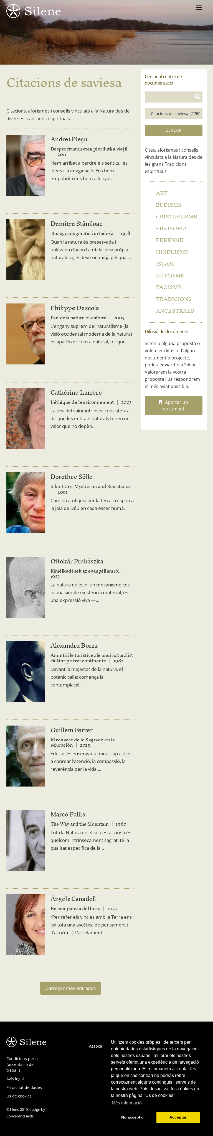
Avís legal (15, 1078)
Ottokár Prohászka (76, 561)
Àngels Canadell (73, 899)
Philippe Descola (74, 308)
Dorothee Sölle (71, 476)
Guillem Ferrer (71, 730)
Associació (99, 1046)
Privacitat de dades (24, 1087)
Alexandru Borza (74, 645)
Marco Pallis (67, 814)
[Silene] (33, 15)
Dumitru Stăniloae (76, 223)
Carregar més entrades (70, 988)
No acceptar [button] (132, 1117)
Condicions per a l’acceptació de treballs (22, 1064)
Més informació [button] (127, 1103)
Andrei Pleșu (68, 139)
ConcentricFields (20, 1116)
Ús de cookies (19, 1096)
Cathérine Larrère (76, 392)
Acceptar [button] (177, 1117)
